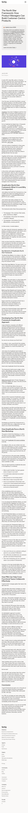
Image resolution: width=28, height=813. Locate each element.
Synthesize (4, 748)
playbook (10, 383)
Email (3, 754)
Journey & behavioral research (8, 735)
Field (3, 746)
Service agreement (6, 790)
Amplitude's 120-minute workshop (16, 440)
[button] (25, 2)
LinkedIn (3, 801)
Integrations (4, 779)
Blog (3, 771)
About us (4, 786)
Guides (3, 773)
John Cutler (10, 142)
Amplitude (4, 112)
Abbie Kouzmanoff (6, 380)
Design (3, 745)
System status (5, 796)
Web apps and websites (7, 758)
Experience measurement (7, 731)
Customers (4, 777)
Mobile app (4, 760)
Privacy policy (5, 792)
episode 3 (5, 137)
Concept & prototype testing (8, 739)
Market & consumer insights (8, 737)
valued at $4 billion (15, 131)
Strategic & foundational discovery (9, 733)
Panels (3, 756)
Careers (3, 788)
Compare (4, 781)
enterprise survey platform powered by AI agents (13, 32)
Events (3, 769)
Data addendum (5, 794)
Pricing (3, 763)
